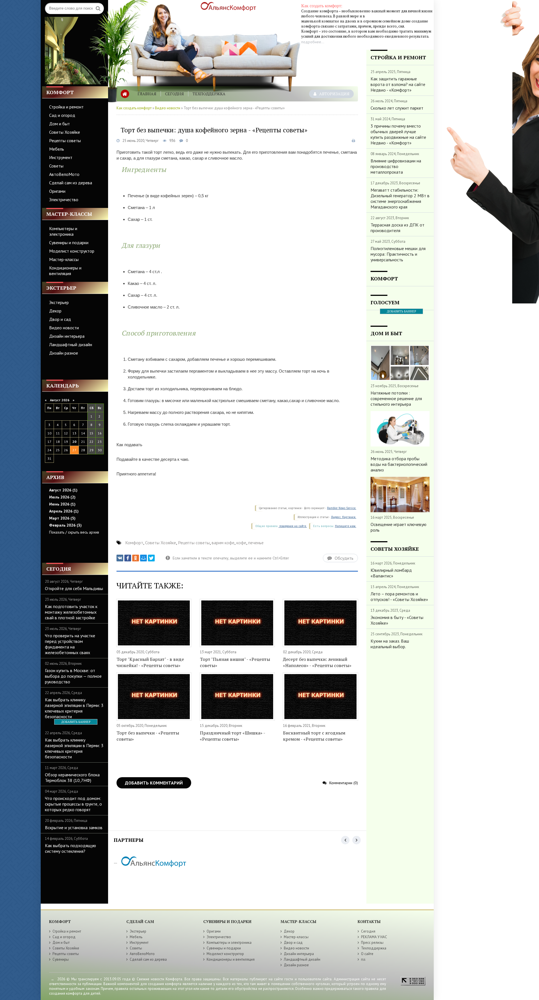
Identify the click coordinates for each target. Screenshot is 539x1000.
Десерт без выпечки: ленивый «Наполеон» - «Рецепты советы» (317, 662)
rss (363, 959)
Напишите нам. (345, 526)
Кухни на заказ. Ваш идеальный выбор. (390, 643)
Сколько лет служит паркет (397, 108)
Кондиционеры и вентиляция (65, 270)
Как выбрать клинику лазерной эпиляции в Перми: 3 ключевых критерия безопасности (74, 708)
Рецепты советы (65, 140)
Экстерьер (59, 302)
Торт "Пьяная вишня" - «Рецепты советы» (235, 662)
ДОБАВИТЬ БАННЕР (75, 722)
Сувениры (60, 959)
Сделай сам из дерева (70, 182)
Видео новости (64, 327)
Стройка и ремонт (66, 107)
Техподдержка (209, 93)
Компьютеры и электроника (63, 231)
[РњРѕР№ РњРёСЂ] (143, 558)
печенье (256, 542)
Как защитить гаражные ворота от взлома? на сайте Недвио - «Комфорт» (398, 84)
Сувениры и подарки (68, 242)
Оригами (57, 191)
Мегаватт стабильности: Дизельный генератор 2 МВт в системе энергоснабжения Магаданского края (400, 198)
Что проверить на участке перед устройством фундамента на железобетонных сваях (70, 644)
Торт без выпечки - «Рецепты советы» (148, 736)
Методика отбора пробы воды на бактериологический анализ (399, 464)
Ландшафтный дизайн (70, 344)
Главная (147, 93)
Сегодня (174, 93)
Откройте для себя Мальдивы (74, 588)
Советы (56, 166)
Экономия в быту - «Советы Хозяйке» (397, 620)
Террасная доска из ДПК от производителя (397, 227)
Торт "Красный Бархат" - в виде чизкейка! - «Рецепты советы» (150, 662)
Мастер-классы (64, 259)
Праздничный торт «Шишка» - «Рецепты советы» (232, 736)
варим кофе (223, 542)
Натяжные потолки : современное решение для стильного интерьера (396, 398)
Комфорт (134, 542)
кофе (241, 542)
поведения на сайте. (292, 526)
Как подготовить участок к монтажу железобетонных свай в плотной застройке (71, 612)
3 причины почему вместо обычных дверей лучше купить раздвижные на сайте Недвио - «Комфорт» (398, 134)
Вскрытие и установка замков (73, 827)
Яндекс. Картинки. (343, 517)
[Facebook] (127, 558)
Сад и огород (62, 115)
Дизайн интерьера (66, 336)
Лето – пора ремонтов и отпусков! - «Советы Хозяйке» (399, 596)
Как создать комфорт (134, 108)
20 (74, 441)
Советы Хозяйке (64, 132)
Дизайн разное (63, 353)
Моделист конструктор (71, 251)
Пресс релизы (372, 942)
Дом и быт (59, 123)
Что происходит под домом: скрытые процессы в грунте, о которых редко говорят (73, 803)
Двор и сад (60, 319)
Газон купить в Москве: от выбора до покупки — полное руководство (73, 676)
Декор (55, 311)
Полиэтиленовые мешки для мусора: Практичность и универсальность (398, 254)
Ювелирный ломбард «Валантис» (391, 573)
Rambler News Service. (341, 508)
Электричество (63, 199)
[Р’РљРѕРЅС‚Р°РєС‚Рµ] (120, 558)
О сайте (367, 953)
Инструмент (60, 157)
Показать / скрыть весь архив (74, 532)
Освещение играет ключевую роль (398, 527)
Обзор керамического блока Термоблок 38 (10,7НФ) (72, 777)
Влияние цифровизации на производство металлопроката (396, 166)
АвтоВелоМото (64, 174)
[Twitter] (151, 558)
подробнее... (312, 41)
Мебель (56, 149)
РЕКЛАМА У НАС (374, 937)
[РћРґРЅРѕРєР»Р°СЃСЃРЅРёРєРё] (135, 558)
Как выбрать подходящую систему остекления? (70, 848)
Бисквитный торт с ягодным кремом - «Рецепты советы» (314, 736)
